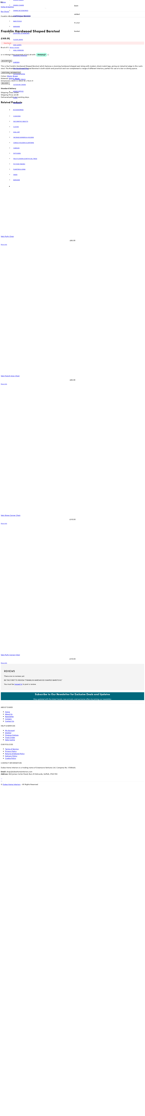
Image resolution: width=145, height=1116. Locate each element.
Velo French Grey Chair (10, 376)
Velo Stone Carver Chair (10, 515)
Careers (8, 719)
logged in (18, 684)
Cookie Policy (10, 758)
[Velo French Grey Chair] (64, 372)
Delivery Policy (11, 756)
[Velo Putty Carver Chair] (64, 651)
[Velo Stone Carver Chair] (64, 512)
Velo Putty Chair (7, 236)
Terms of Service (12, 749)
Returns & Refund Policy (15, 753)
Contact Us (9, 721)
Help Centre (10, 740)
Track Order (10, 737)
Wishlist (8, 733)
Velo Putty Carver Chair (10, 655)
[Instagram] (1, 778)
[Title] (1, 780)
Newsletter (9, 716)
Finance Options (12, 735)
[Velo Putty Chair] (64, 233)
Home (7, 712)
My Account (10, 730)
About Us (8, 714)
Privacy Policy (11, 751)
